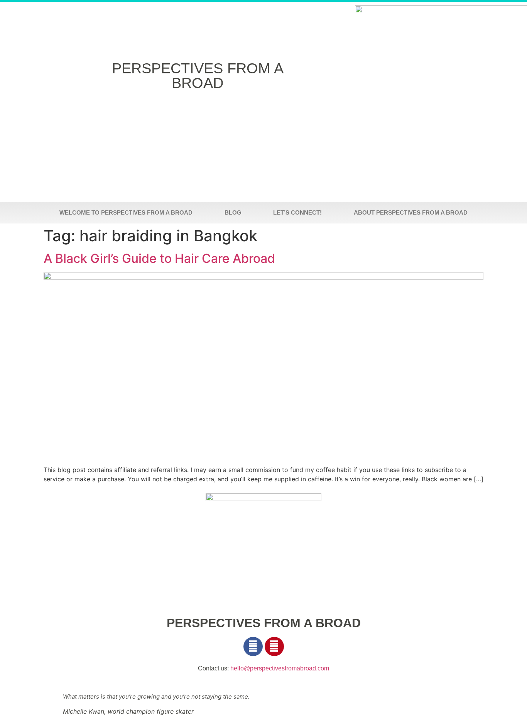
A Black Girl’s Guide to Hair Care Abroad (159, 258)
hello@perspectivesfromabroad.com (279, 668)
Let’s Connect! (297, 212)
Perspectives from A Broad (198, 75)
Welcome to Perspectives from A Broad (126, 212)
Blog (233, 212)
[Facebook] (253, 646)
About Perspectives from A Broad (411, 212)
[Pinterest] (274, 646)
